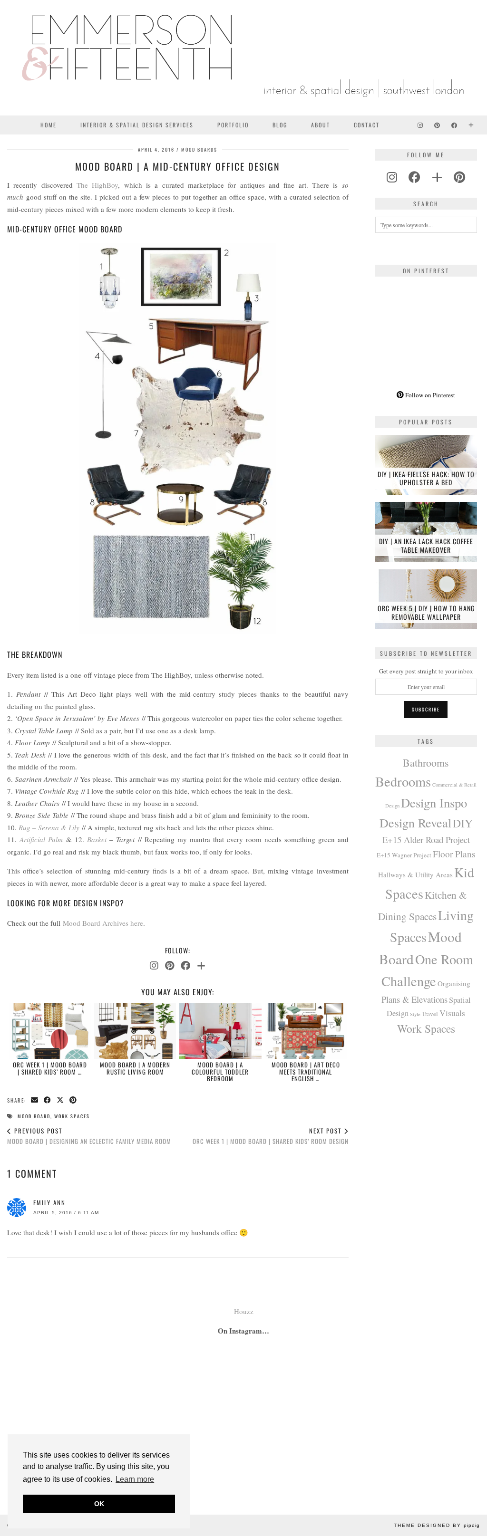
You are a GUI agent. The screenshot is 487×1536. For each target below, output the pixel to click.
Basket (97, 839)
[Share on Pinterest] (73, 1100)
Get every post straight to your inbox (426, 671)
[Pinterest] (437, 124)
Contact (367, 125)
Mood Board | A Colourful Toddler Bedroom (220, 1071)
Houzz (243, 1311)
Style (415, 1014)
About (320, 125)
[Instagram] (421, 124)
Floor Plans (454, 854)
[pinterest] (459, 177)
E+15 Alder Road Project (426, 839)
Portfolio (233, 125)
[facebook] (414, 177)
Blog (280, 125)
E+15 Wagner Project (404, 855)
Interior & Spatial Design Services (137, 125)
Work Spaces (72, 1116)
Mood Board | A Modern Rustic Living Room (135, 1068)
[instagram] (392, 177)
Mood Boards (199, 149)
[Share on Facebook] (47, 1100)
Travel (430, 1013)
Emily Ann (49, 1202)
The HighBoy (97, 185)
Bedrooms (403, 781)
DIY (463, 823)
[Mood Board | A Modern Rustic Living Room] (135, 1031)
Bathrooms (426, 762)
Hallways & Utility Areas (415, 874)
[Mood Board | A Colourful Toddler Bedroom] (220, 1031)
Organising (454, 983)
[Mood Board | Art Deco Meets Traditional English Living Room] (306, 1031)
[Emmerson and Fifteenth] (243, 57)
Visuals (452, 1012)
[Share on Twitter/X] (60, 1100)
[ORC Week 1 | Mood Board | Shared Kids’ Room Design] (50, 1031)
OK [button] (99, 1503)
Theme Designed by (437, 1525)
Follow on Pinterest (429, 395)
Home (48, 125)
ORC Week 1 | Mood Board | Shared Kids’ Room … (50, 1068)
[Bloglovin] (472, 124)
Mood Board (34, 1116)
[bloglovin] (437, 177)
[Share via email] (35, 1100)
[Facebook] (454, 124)
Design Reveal (415, 823)
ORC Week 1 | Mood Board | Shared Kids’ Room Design (271, 1136)
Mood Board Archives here (103, 923)
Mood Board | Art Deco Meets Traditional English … (306, 1071)
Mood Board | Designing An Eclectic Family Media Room (89, 1136)
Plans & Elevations (414, 999)
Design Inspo (434, 802)
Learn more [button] (135, 1479)
